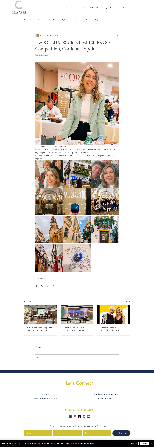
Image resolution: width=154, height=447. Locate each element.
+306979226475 (105, 398)
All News (27, 20)
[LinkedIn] (84, 416)
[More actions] (117, 35)
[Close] (151, 443)
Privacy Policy (89, 443)
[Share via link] (53, 286)
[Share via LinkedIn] (47, 286)
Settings (134, 443)
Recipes (88, 20)
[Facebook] (70, 416)
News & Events (39, 20)
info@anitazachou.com (45, 398)
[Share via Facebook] (36, 286)
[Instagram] (75, 416)
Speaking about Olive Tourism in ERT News (73, 329)
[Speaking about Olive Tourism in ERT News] (77, 314)
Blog (96, 20)
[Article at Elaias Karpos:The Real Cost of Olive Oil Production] (40, 314)
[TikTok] (79, 416)
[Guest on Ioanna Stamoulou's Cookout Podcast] (113, 314)
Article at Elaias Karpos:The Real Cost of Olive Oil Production (40, 329)
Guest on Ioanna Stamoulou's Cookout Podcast (110, 329)
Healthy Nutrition (64, 20)
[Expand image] (49, 173)
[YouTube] (88, 416)
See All (128, 301)
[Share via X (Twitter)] (42, 286)
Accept (144, 443)
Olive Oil (51, 20)
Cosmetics (78, 20)
